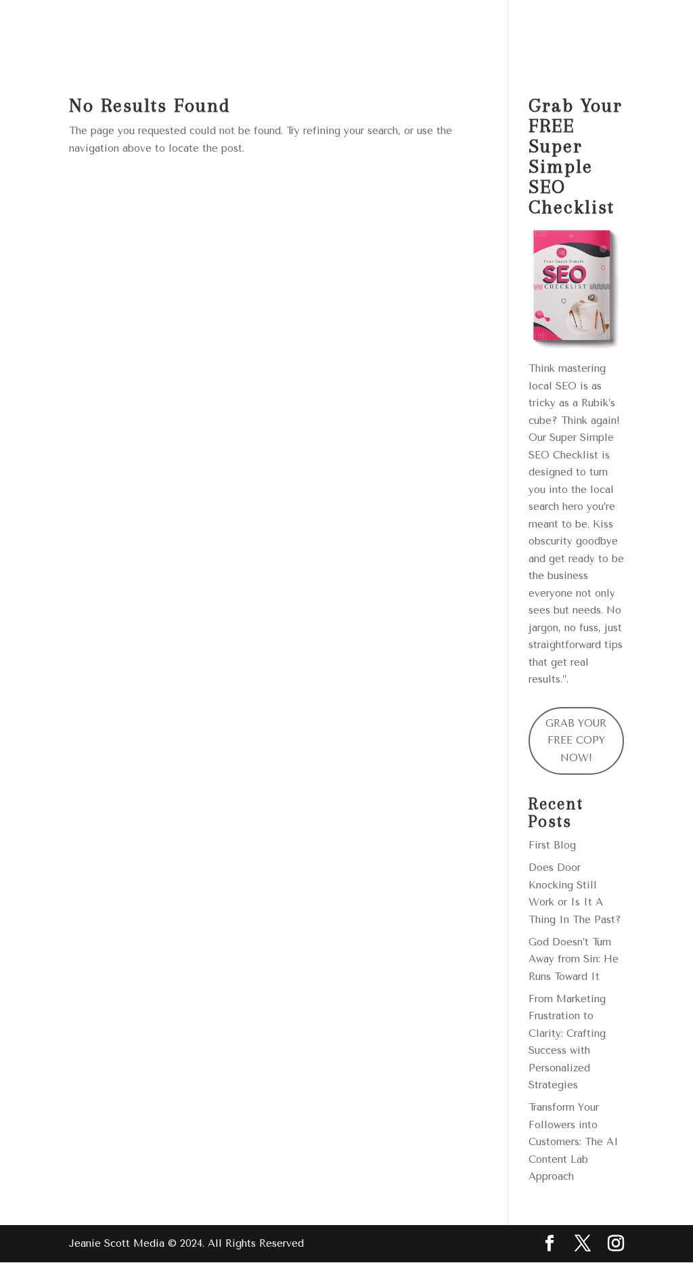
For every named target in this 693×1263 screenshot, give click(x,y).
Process (420, 29)
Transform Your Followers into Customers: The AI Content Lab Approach (574, 1141)
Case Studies (506, 29)
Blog (582, 29)
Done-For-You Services (287, 29)
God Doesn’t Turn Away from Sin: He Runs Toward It (574, 959)
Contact (240, 62)
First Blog (552, 845)
